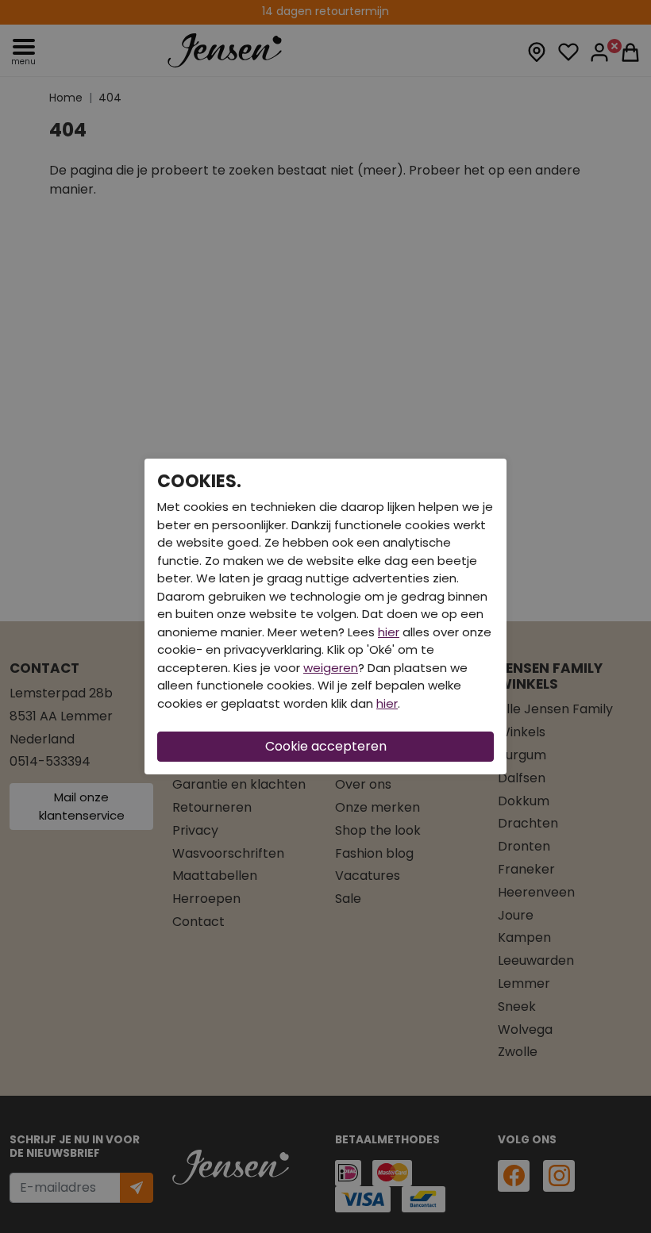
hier (388, 632)
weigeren (330, 667)
